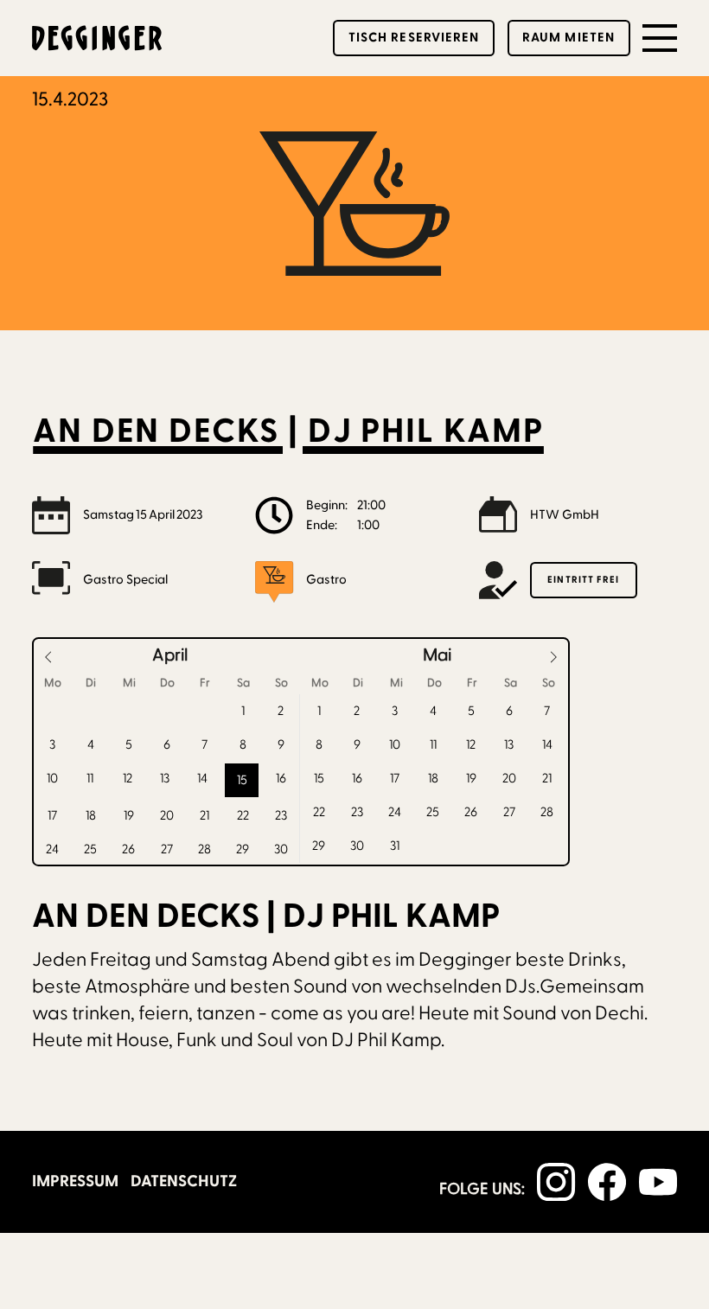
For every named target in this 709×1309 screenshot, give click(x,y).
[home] (97, 38)
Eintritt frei (583, 579)
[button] (659, 38)
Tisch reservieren (414, 37)
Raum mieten (568, 37)
